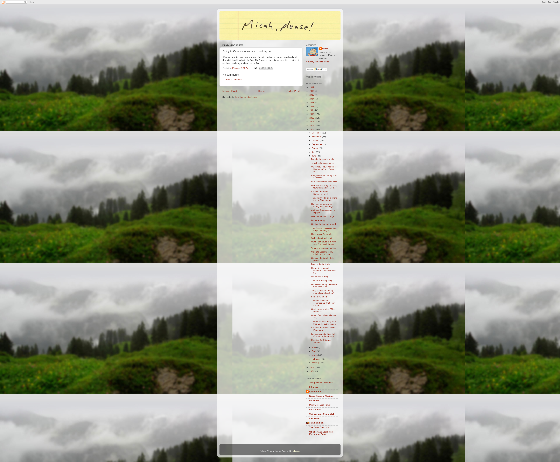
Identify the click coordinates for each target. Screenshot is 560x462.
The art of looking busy (321, 281)
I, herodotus (315, 391)
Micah (325, 49)
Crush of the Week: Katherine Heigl (320, 193)
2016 (312, 91)
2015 (312, 95)
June (314, 156)
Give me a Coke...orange (322, 216)
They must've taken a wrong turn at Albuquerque (324, 199)
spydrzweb (314, 418)
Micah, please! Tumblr (320, 405)
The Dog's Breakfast (319, 427)
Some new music (319, 297)
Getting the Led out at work (323, 224)
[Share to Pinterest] (271, 68)
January (316, 363)
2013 (312, 103)
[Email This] (260, 68)
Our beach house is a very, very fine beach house (323, 243)
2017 (312, 87)
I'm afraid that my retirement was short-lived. (324, 285)
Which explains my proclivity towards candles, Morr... (324, 186)
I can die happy (318, 220)
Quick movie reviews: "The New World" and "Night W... (323, 169)
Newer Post (229, 91)
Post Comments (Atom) (246, 97)
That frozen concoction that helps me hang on (323, 229)
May (314, 347)
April (314, 351)
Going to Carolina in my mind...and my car (322, 253)
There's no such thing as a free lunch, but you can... (323, 322)
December (317, 133)
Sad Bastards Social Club (322, 414)
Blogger (296, 451)
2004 (312, 371)
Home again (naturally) (321, 234)
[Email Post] (255, 68)
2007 (312, 126)
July (314, 152)
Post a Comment (234, 79)
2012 (312, 106)
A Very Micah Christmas (321, 382)
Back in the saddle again (322, 159)
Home (262, 91)
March (315, 355)
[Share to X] (266, 68)
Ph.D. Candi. (315, 409)
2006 (312, 129)
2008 (312, 122)
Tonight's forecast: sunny (322, 163)
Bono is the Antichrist (320, 264)
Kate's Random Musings (321, 396)
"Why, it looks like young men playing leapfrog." (322, 291)
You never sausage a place (323, 248)
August (315, 148)
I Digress (313, 387)
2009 (312, 118)
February (316, 359)
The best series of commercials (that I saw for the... (323, 302)
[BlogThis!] (263, 68)
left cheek (314, 400)
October (316, 140)
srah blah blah (316, 423)
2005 (312, 367)
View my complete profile (317, 62)
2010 (312, 114)
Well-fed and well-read (321, 238)
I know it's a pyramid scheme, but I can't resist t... (323, 270)
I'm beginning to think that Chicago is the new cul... (323, 335)
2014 (312, 99)
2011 (311, 110)
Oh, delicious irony (319, 277)
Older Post (293, 91)
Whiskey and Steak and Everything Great (321, 433)
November (317, 137)
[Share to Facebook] (268, 68)
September (317, 144)
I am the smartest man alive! (324, 182)
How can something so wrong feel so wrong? (322, 205)
